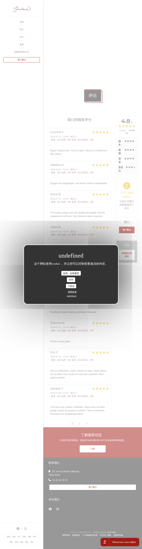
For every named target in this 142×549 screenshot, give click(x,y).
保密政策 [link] (72, 292)
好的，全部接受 (71, 273)
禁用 (71, 279)
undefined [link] (71, 296)
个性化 (71, 286)
